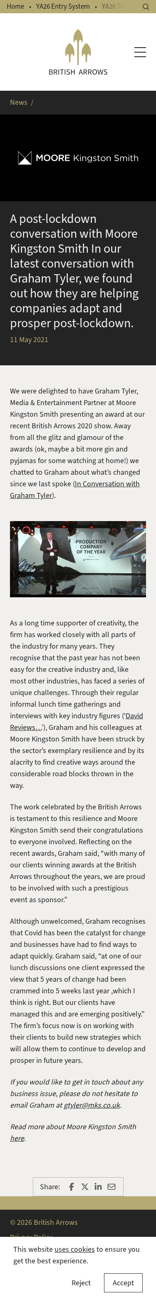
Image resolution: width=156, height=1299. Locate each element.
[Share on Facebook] (72, 1187)
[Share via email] (111, 1187)
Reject (81, 1283)
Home (15, 6)
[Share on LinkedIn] (98, 1187)
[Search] (146, 6)
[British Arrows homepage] (78, 52)
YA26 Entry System (63, 6)
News (18, 102)
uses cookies (74, 1249)
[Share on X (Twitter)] (85, 1187)
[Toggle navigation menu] (140, 52)
